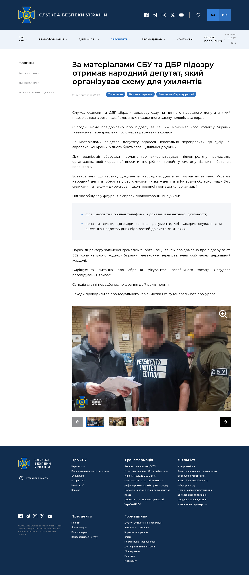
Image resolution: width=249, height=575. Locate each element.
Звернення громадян (136, 527)
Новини (26, 63)
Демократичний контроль (139, 546)
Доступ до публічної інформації (143, 522)
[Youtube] (181, 15)
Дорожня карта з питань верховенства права (147, 492)
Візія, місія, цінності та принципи (90, 471)
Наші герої (77, 485)
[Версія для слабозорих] (213, 15)
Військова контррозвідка (192, 494)
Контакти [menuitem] (185, 39)
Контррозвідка (186, 466)
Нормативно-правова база (139, 541)
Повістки (129, 556)
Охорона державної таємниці (195, 490)
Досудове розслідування (192, 499)
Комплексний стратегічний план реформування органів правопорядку (146, 483)
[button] (77, 422)
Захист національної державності (197, 471)
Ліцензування (132, 551)
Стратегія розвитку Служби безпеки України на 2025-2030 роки (146, 473)
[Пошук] (198, 15)
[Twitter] (172, 15)
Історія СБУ (78, 480)
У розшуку (130, 560)
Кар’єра (75, 490)
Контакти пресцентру (36, 92)
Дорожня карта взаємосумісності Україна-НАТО (144, 502)
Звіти (127, 537)
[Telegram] (155, 15)
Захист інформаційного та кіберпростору (193, 483)
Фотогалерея (29, 73)
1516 (233, 43)
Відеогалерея (29, 82)
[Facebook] (146, 15)
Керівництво (78, 466)
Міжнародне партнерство (193, 504)
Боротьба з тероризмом (192, 475)
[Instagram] (164, 15)
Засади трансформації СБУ (140, 466)
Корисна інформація (136, 532)
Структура (77, 475)
